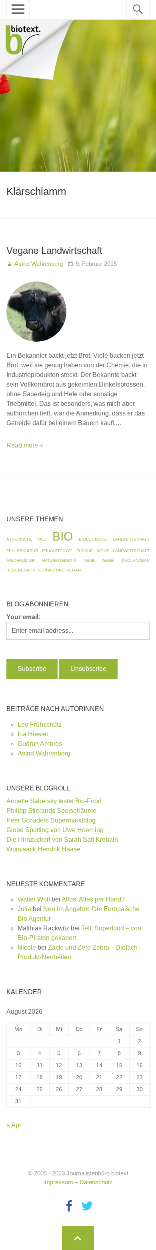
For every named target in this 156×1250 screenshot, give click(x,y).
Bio (62, 536)
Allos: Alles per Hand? (93, 899)
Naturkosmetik (59, 560)
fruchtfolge (57, 551)
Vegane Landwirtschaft (54, 250)
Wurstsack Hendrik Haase (43, 849)
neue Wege (99, 560)
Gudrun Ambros (40, 743)
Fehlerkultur (22, 551)
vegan (73, 570)
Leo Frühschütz (40, 724)
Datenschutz (96, 1182)
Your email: (23, 617)
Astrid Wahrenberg (44, 753)
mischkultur (20, 560)
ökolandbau (135, 560)
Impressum (58, 1182)
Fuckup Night (92, 551)
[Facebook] (68, 1205)
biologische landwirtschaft (114, 539)
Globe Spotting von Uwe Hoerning (55, 830)
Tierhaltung (51, 570)
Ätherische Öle (26, 539)
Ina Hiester (33, 734)
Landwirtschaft (131, 551)
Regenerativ (20, 570)
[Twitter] (87, 1205)
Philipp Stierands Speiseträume (51, 810)
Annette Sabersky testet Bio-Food (54, 801)
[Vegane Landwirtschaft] (36, 345)
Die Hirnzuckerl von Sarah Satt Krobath (62, 839)
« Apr (13, 1125)
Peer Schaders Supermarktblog (51, 820)
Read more (22, 445)
